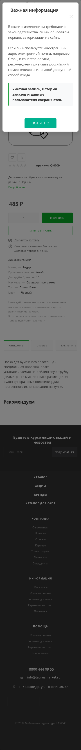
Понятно (41, 123)
